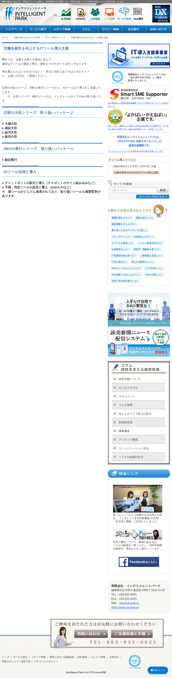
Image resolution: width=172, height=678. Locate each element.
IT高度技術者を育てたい (124, 255)
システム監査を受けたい (150, 243)
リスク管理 (126, 405)
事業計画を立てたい (122, 217)
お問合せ (114, 657)
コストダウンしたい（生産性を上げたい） (133, 236)
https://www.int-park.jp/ (125, 607)
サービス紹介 (20, 657)
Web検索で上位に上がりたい (126, 274)
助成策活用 (126, 422)
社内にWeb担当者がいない (125, 281)
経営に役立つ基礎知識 (62, 657)
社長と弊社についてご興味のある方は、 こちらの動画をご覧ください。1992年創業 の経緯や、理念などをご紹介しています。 (137, 545)
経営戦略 (66, 18)
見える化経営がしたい (142, 262)
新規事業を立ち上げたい (124, 224)
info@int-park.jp (129, 603)
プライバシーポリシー (46, 661)
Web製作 (139, 18)
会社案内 (82, 657)
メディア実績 (38, 657)
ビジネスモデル (128, 387)
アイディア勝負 (128, 439)
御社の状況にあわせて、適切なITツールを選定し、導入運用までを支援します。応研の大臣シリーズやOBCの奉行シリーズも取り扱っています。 (64, 2)
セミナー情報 (98, 657)
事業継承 (124, 431)
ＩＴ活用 (109, 18)
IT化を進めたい (119, 262)
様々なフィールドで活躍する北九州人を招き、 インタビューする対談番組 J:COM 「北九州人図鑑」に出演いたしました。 (137, 518)
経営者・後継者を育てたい (147, 249)
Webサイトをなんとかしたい (126, 268)
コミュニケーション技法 (134, 448)
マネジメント (127, 396)
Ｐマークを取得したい (123, 243)
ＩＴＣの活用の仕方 (131, 457)
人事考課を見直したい (151, 255)
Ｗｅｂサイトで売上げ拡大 (135, 413)
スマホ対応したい (154, 268)
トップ (5, 657)
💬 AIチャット (157, 670)
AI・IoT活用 (124, 18)
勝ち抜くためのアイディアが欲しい (129, 230)
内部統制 (80, 18)
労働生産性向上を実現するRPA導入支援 (134, 166)
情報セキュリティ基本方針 (16, 661)
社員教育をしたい (121, 249)
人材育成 (95, 18)
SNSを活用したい (154, 274)
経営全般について (130, 379)
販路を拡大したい (145, 217)
